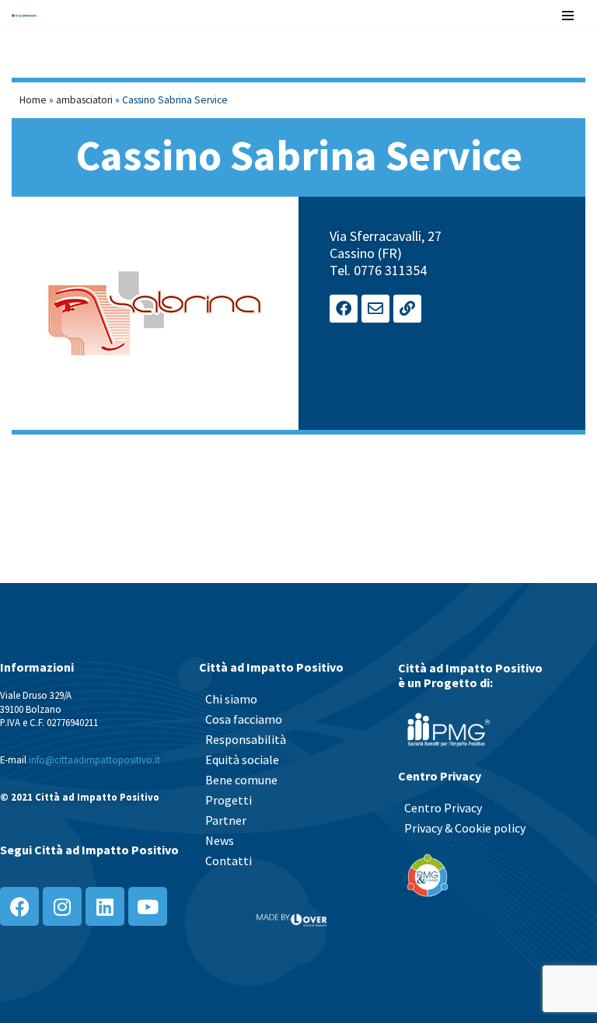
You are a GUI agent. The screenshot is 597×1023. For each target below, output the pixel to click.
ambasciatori (84, 99)
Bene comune (241, 779)
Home (33, 99)
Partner (225, 820)
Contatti (228, 860)
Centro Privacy (443, 807)
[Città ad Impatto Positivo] (24, 15)
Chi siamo (231, 699)
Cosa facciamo (243, 719)
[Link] (407, 309)
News (219, 840)
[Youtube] (147, 906)
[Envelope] (375, 309)
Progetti (228, 800)
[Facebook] (344, 309)
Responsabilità (245, 739)
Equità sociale (242, 759)
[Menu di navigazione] (567, 15)
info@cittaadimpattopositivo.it (94, 759)
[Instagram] (62, 906)
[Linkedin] (105, 906)
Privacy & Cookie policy (464, 828)
